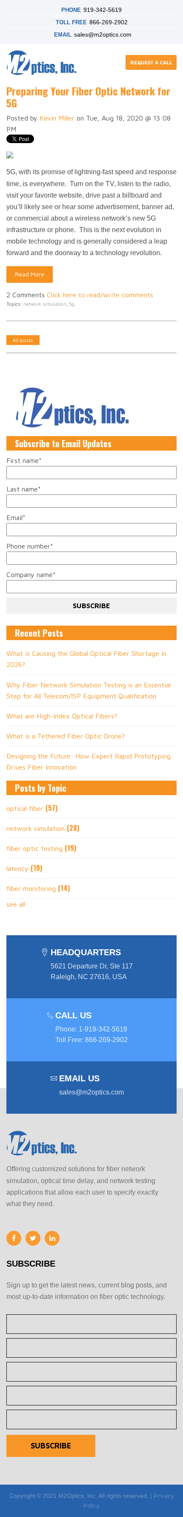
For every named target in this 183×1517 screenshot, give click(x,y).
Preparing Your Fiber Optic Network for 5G (88, 97)
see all (15, 904)
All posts (23, 340)
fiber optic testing (41, 848)
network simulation (44, 304)
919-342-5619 (102, 9)
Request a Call (151, 62)
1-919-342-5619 (103, 1029)
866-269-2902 (108, 22)
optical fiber (31, 808)
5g (71, 304)
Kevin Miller (57, 118)
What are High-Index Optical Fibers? (61, 716)
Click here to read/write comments (100, 295)
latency (24, 868)
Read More (29, 274)
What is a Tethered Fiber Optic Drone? (65, 736)
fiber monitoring (38, 888)
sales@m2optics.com (103, 34)
